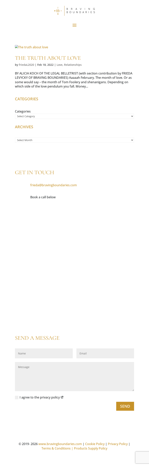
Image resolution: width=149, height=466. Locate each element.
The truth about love (48, 58)
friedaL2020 (26, 65)
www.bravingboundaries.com (60, 444)
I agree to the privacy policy (40, 397)
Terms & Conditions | (57, 448)
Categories (23, 111)
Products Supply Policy (90, 448)
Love (59, 65)
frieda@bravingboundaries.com (53, 185)
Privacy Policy (118, 444)
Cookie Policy (95, 444)
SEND (125, 406)
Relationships (73, 65)
